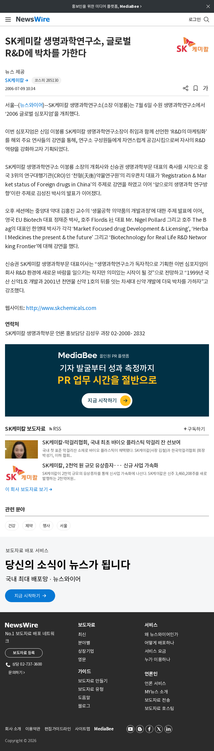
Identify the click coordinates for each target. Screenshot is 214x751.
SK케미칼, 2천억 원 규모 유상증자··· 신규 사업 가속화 (100, 465)
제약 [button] (29, 525)
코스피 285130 (47, 80)
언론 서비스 (155, 683)
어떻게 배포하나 (159, 643)
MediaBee (103, 729)
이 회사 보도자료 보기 (28, 489)
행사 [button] (46, 525)
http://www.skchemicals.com (61, 308)
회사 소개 (13, 729)
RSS (57, 429)
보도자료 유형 (91, 689)
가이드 (84, 671)
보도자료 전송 (157, 700)
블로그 (84, 706)
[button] (185, 89)
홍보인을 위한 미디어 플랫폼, (107, 6)
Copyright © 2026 (20, 740)
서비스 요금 (155, 651)
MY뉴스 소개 (156, 692)
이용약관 (32, 729)
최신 (82, 634)
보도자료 (86, 625)
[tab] (109, 625)
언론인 (151, 674)
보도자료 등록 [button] (24, 652)
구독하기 (196, 429)
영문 (82, 659)
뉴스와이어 (31, 105)
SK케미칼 (16, 80)
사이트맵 (82, 729)
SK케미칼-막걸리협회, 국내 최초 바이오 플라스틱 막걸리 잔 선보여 (111, 442)
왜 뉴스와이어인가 (161, 634)
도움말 (84, 697)
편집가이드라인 (58, 729)
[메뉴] (7, 19)
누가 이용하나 (157, 659)
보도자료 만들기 (93, 681)
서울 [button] (63, 525)
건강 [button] (12, 525)
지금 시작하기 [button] (27, 596)
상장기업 (86, 651)
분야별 (84, 643)
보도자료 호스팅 (159, 708)
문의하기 (16, 672)
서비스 (151, 625)
